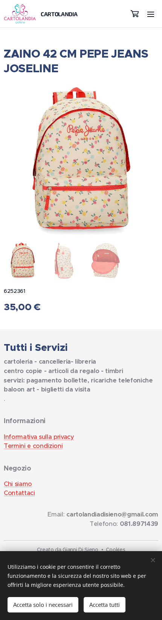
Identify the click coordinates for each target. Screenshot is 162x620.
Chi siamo (18, 484)
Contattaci (19, 493)
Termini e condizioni (33, 446)
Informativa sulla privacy (39, 437)
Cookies (115, 549)
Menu (150, 13)
